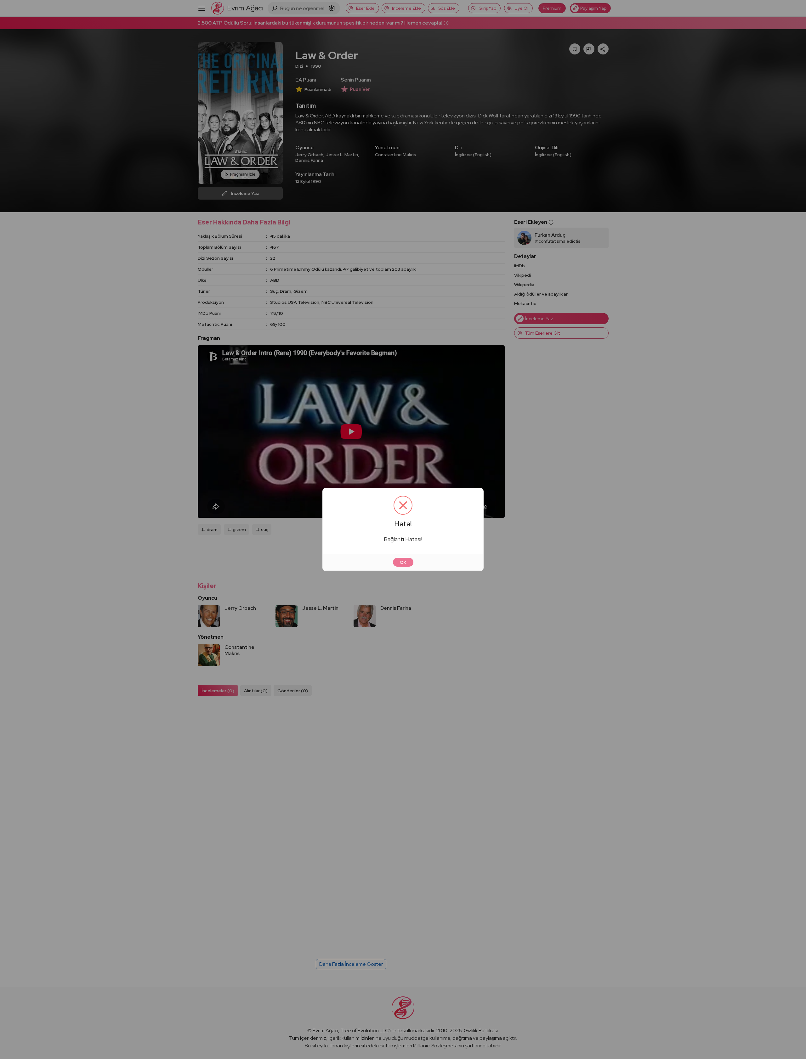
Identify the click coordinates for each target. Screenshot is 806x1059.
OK (403, 562)
